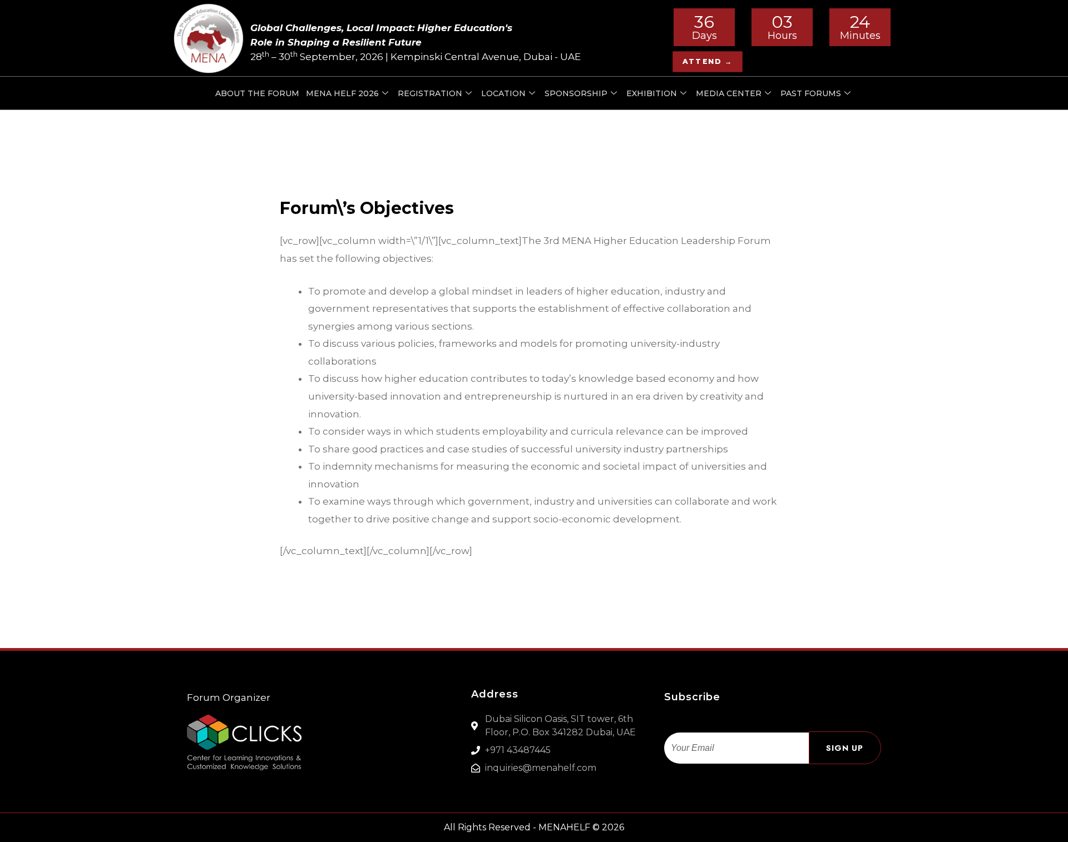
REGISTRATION (430, 93)
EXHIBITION (651, 93)
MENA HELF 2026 (342, 93)
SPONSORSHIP (576, 93)
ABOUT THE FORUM (257, 93)
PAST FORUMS (810, 93)
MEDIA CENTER (729, 93)
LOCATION (503, 93)
